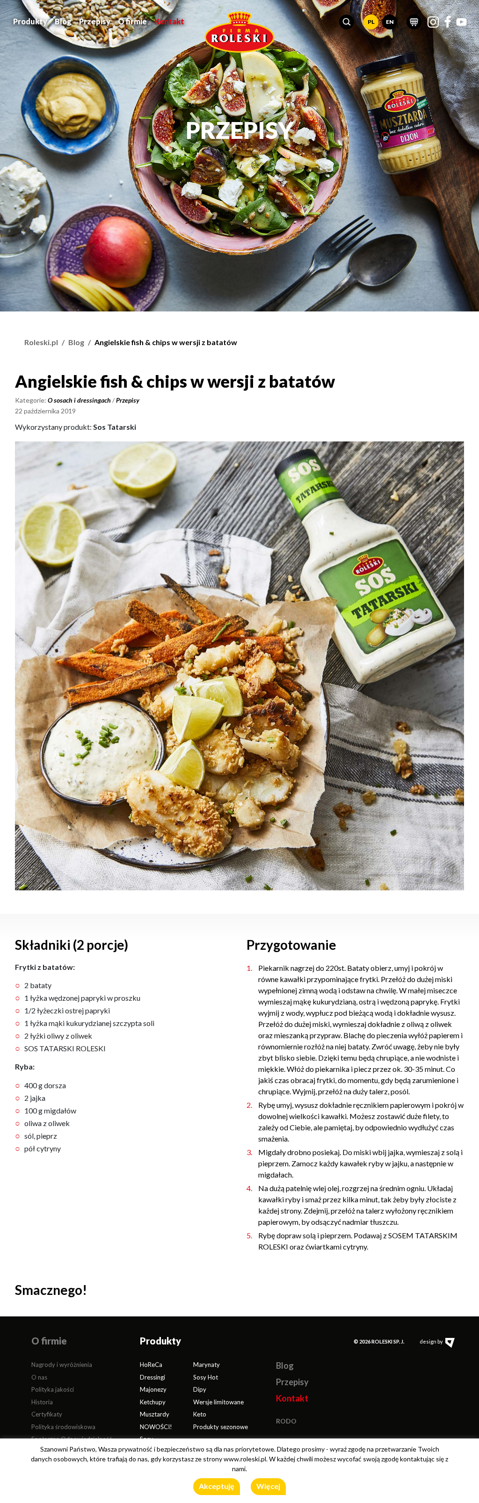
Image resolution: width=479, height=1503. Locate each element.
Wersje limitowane (218, 1402)
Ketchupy (153, 1402)
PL (371, 21)
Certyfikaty (46, 1414)
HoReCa (151, 1364)
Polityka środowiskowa (63, 1427)
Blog (63, 21)
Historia (42, 1402)
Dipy (199, 1389)
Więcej (268, 1485)
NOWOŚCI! (156, 1427)
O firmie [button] (132, 21)
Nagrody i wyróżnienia (61, 1364)
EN (390, 21)
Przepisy (94, 21)
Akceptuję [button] (216, 1485)
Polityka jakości (52, 1389)
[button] (346, 21)
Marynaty (206, 1364)
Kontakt (169, 21)
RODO (286, 1421)
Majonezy (153, 1389)
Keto (199, 1414)
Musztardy (154, 1414)
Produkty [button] (30, 21)
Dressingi (152, 1377)
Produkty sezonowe (220, 1427)
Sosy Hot (205, 1377)
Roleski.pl (41, 342)
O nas (39, 1377)
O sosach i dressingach (79, 400)
